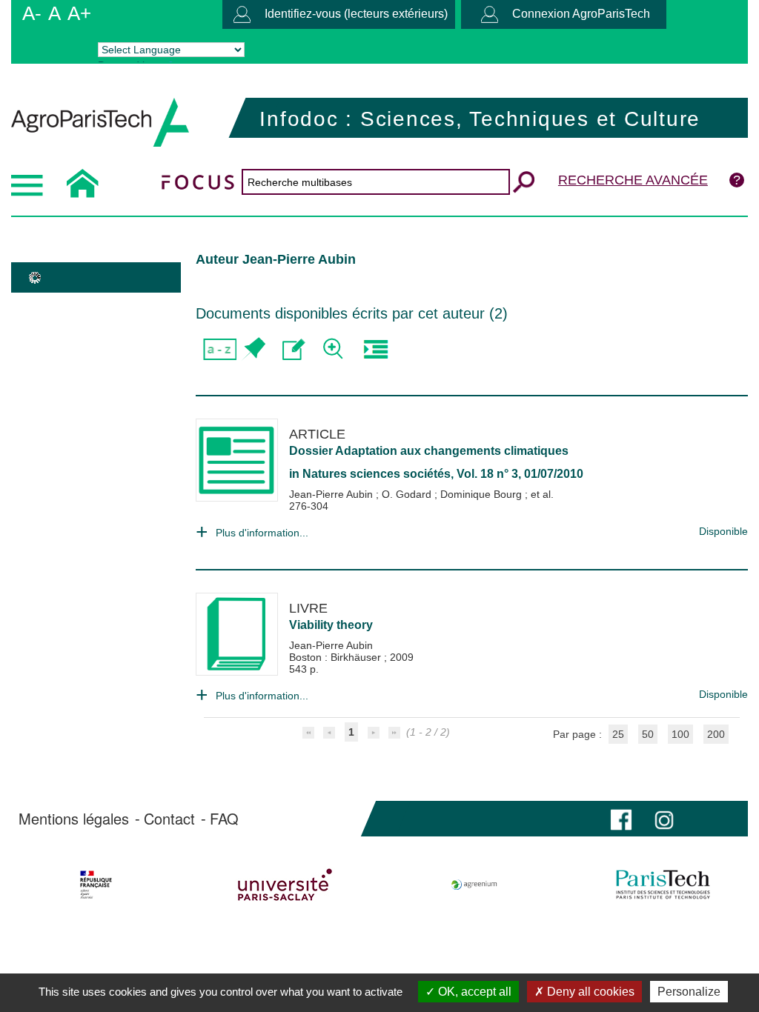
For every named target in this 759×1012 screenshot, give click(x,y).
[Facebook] (621, 818)
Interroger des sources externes (375, 349)
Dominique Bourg (482, 494)
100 (680, 734)
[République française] (96, 884)
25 (618, 734)
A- (32, 13)
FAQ (224, 818)
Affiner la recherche (334, 349)
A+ (79, 13)
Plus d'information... (262, 533)
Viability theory (331, 625)
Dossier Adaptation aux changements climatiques (429, 451)
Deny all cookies (589, 991)
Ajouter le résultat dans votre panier (253, 349)
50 (648, 734)
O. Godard (408, 494)
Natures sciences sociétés (376, 473)
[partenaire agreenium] (474, 884)
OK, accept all (473, 991)
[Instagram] (664, 818)
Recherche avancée (633, 180)
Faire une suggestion (294, 349)
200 (716, 734)
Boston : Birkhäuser (336, 657)
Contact (169, 818)
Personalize (688, 991)
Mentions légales (74, 818)
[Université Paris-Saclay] (285, 884)
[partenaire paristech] (662, 884)
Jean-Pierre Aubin (332, 494)
